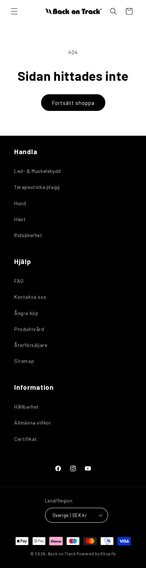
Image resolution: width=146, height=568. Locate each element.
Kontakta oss (30, 297)
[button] (14, 11)
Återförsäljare (30, 345)
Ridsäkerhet (28, 235)
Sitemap (24, 361)
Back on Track (62, 553)
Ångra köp (26, 313)
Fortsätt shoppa (73, 103)
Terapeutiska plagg (37, 187)
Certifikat (25, 439)
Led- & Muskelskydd (37, 171)
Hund (20, 203)
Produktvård (29, 329)
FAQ (19, 281)
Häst (20, 219)
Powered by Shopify (96, 553)
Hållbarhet (26, 407)
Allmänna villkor (32, 423)
